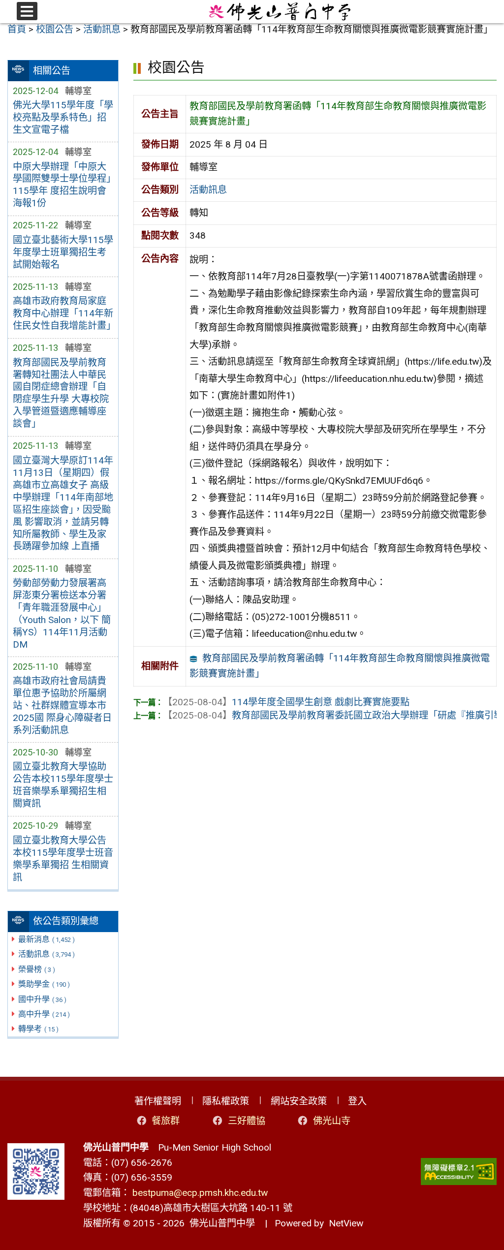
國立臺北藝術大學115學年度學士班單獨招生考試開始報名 (63, 252)
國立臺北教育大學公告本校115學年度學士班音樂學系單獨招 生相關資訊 (63, 859)
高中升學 (44, 1014)
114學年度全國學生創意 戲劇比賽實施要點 (286, 702)
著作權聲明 (157, 1101)
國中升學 (42, 999)
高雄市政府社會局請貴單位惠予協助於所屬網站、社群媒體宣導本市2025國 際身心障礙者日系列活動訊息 (62, 705)
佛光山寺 (331, 1120)
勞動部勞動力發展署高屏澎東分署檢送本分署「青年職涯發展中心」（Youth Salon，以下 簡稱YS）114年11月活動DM (62, 613)
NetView (346, 1223)
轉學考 (38, 1028)
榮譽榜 (36, 969)
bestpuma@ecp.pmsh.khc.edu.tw (200, 1192)
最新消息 (46, 939)
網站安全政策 (299, 1101)
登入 (357, 1101)
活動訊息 (46, 954)
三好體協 (246, 1120)
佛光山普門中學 (220, 1223)
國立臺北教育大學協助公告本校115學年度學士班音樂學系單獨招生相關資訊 (63, 785)
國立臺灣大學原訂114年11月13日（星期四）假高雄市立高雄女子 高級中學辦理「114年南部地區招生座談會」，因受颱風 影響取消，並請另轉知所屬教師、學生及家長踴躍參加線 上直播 (63, 503)
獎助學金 (44, 984)
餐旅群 (166, 1120)
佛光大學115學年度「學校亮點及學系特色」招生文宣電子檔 (63, 117)
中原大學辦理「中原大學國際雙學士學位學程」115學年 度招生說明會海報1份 (62, 185)
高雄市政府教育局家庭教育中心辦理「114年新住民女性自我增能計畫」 (63, 313)
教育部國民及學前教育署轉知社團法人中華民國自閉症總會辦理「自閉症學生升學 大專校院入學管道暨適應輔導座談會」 (61, 393)
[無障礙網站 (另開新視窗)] (459, 1171)
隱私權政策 (225, 1101)
